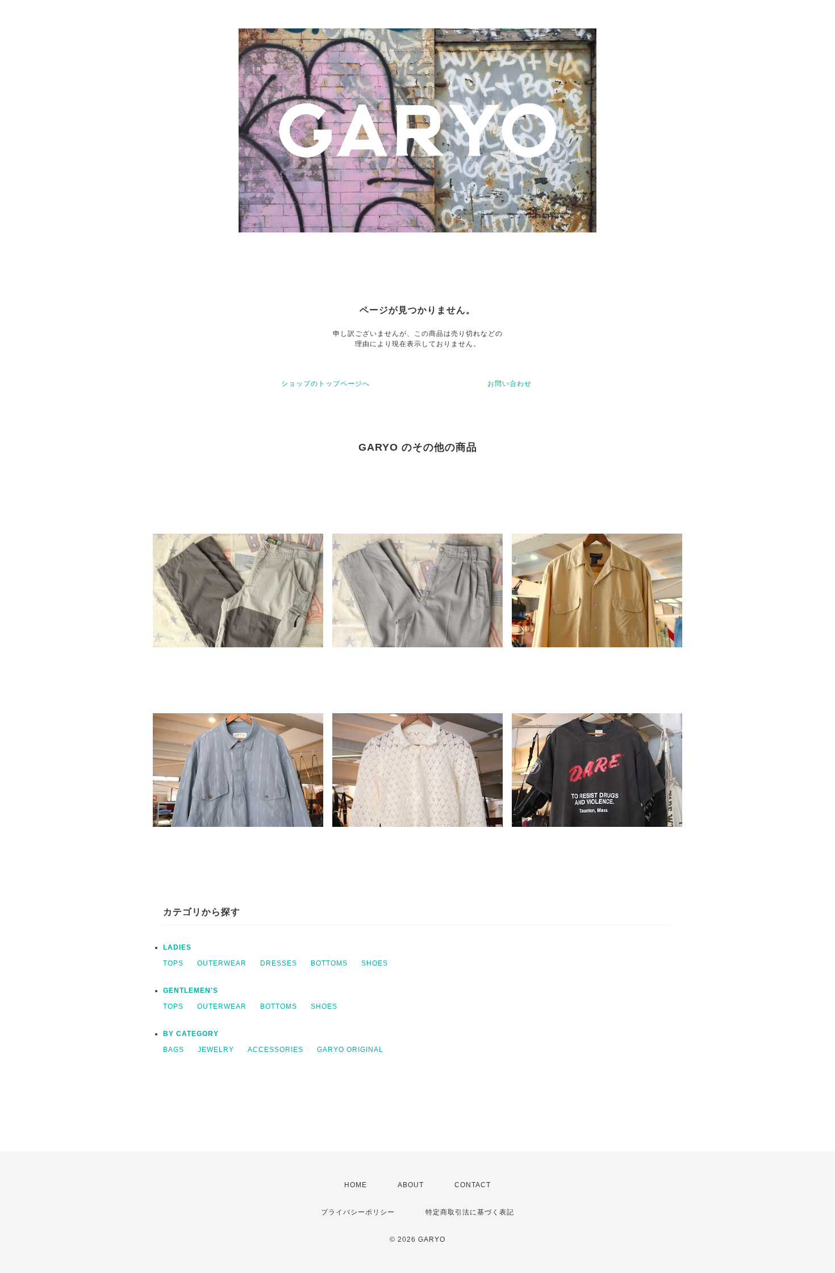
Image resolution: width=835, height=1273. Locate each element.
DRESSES (278, 963)
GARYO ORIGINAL (350, 1050)
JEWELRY (216, 1050)
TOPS (173, 963)
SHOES (374, 963)
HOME (355, 1185)
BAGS (173, 1050)
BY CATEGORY (191, 1034)
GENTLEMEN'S (190, 991)
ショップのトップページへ (325, 384)
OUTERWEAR (222, 963)
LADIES (177, 947)
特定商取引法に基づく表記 (469, 1212)
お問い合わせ (509, 384)
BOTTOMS (329, 963)
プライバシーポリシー (358, 1212)
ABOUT (411, 1185)
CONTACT (472, 1185)
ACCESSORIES (275, 1050)
